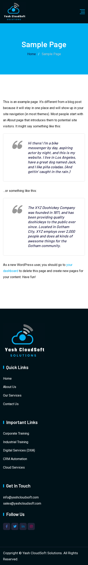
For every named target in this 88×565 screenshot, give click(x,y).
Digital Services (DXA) (19, 450)
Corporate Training (16, 433)
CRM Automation (15, 459)
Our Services (12, 395)
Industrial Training (15, 442)
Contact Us (11, 404)
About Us (9, 387)
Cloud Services (14, 467)
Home (7, 378)
